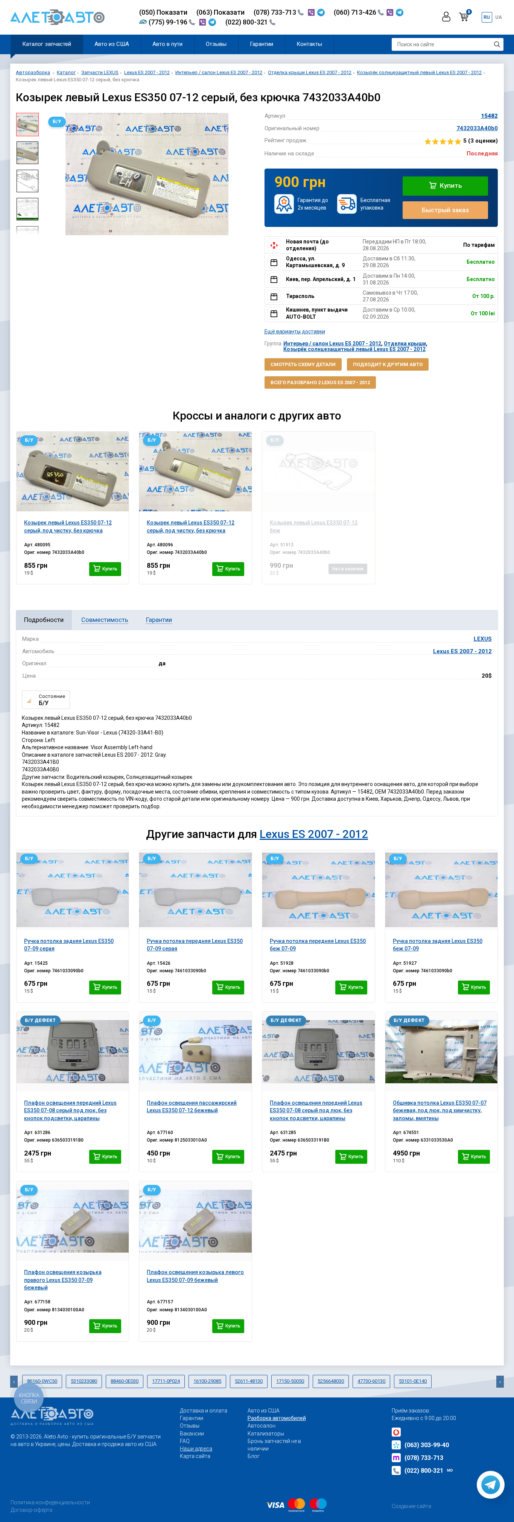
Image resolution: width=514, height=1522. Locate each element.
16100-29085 (207, 1381)
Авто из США (111, 44)
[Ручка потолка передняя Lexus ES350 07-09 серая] (195, 890)
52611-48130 (249, 1381)
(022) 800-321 (247, 22)
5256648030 (331, 1381)
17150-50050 (290, 1381)
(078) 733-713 (276, 12)
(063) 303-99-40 (427, 1445)
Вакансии (192, 1434)
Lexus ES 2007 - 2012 (462, 651)
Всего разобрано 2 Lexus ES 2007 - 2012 (320, 382)
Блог (254, 1456)
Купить (450, 185)
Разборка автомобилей (277, 1418)
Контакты (309, 44)
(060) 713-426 (356, 12)
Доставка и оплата (203, 1411)
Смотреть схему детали (303, 364)
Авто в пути (167, 44)
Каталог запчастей (46, 44)
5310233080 (84, 1381)
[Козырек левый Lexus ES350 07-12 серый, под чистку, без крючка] (73, 471)
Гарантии (261, 44)
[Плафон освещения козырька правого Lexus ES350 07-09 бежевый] (73, 1221)
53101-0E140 (413, 1381)
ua (498, 17)
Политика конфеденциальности (50, 1502)
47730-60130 (371, 1381)
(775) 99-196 (169, 22)
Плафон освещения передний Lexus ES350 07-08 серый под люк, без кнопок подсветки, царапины (70, 1110)
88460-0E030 (124, 1381)
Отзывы (216, 44)
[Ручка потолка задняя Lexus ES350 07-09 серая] (73, 890)
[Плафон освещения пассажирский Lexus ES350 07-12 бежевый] (195, 1052)
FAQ (185, 1441)
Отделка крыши (405, 344)
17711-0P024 (166, 1381)
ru (487, 17)
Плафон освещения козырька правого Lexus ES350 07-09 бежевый (63, 1280)
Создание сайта (411, 1506)
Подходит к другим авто (388, 364)
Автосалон (261, 1426)
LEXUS (483, 639)
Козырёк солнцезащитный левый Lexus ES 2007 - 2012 (354, 349)
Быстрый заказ (445, 210)
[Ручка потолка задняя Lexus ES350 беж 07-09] (441, 890)
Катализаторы (266, 1434)
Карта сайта (195, 1456)
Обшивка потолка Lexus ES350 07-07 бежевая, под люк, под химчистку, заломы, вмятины (440, 1110)
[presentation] (50, 174)
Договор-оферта (31, 1510)
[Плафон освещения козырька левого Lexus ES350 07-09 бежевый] (195, 1221)
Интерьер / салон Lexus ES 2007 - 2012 (332, 344)
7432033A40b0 (477, 128)
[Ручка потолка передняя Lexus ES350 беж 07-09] (318, 890)
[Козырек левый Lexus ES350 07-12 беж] (318, 471)
